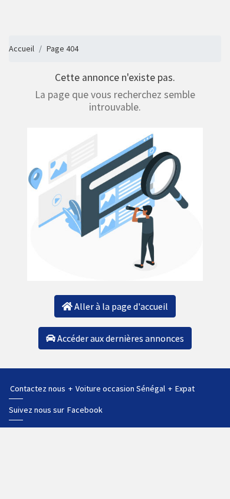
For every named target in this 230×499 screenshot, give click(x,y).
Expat (185, 388)
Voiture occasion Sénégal (121, 388)
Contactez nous (38, 388)
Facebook (85, 409)
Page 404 (62, 48)
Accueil (21, 48)
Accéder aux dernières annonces (119, 338)
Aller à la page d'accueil (120, 306)
